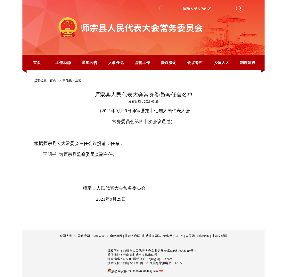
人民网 (190, 236)
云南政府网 (114, 236)
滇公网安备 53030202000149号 (132, 271)
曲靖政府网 (132, 236)
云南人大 (98, 236)
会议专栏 (195, 62)
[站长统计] (158, 271)
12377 (178, 263)
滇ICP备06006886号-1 (181, 250)
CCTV (179, 236)
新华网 (168, 236)
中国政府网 (82, 236)
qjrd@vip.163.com (160, 259)
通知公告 (89, 62)
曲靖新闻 (203, 236)
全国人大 (66, 236)
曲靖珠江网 (131, 263)
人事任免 (116, 62)
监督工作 (142, 62)
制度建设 (248, 62)
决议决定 (168, 62)
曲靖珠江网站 (151, 236)
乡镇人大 (221, 62)
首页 (37, 62)
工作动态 (63, 62)
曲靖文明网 (219, 236)
